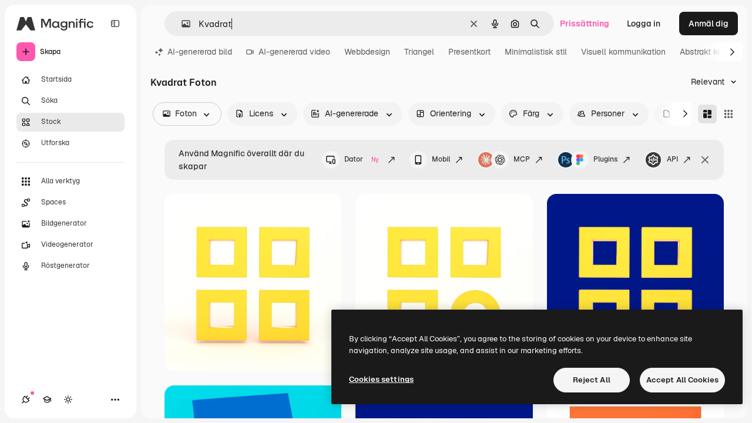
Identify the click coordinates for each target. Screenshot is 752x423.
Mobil (441, 159)
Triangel (419, 51)
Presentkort (469, 51)
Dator (361, 159)
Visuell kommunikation (623, 51)
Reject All (591, 380)
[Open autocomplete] (181, 23)
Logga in (643, 23)
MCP (521, 159)
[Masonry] (707, 114)
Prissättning (584, 23)
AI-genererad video (294, 51)
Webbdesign (367, 51)
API (672, 159)
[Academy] (47, 399)
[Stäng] (705, 159)
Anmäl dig (708, 23)
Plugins (605, 159)
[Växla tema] (68, 399)
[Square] (728, 114)
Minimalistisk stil (536, 51)
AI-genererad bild (199, 51)
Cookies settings (381, 379)
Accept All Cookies (682, 380)
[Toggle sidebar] (115, 23)
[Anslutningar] (25, 399)
